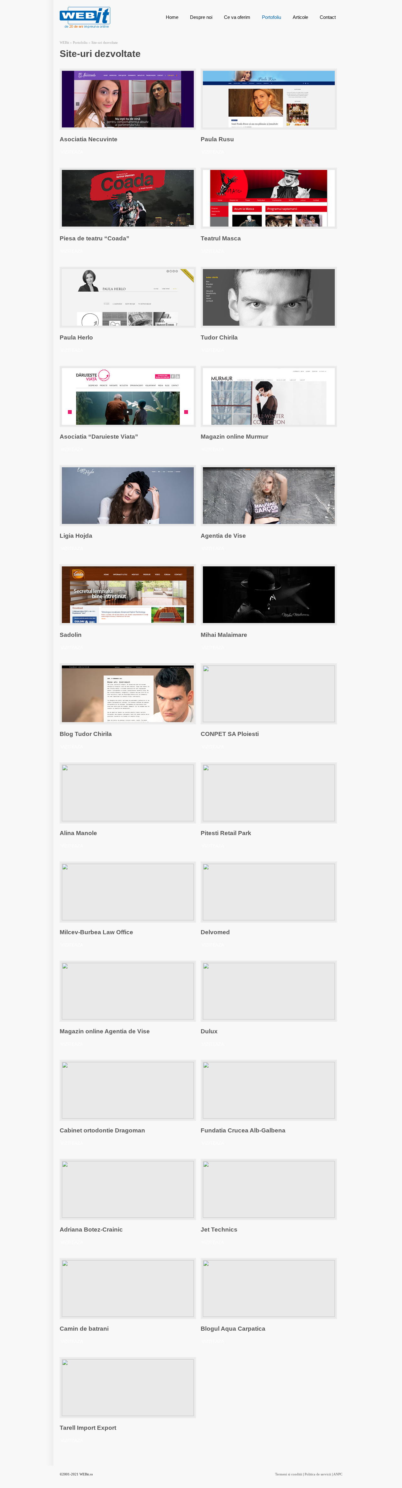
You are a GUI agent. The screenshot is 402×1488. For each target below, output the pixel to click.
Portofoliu (271, 17)
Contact (328, 17)
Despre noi (201, 17)
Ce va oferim (237, 17)
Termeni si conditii (288, 1474)
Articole (300, 17)
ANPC (337, 1474)
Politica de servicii (318, 1474)
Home (172, 17)
